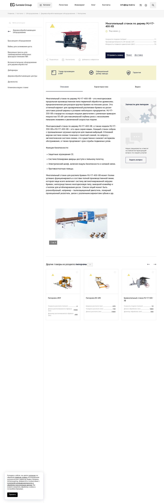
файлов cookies (21, 477)
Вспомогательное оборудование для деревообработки (22, 63)
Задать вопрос (136, 160)
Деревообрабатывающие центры (22, 76)
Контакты (106, 5)
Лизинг (129, 55)
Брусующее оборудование (19, 41)
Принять (12, 494)
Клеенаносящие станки (18, 87)
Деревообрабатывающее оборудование (24, 31)
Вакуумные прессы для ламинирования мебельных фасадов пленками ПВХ (19, 55)
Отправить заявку (115, 55)
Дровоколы (13, 82)
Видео (138, 87)
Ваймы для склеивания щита (20, 46)
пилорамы (81, 264)
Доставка (139, 55)
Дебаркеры (13, 70)
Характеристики (101, 87)
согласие (32, 475)
